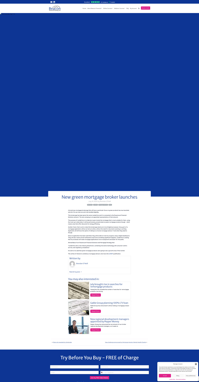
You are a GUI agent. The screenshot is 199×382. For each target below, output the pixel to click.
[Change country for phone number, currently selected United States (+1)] (102, 372)
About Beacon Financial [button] (94, 8)
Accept (165, 375)
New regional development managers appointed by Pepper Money (109, 320)
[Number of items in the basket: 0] (138, 8)
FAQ (127, 8)
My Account (133, 8)
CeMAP (111, 254)
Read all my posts (74, 272)
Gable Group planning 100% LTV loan (109, 302)
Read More (96, 295)
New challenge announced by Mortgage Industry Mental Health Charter (125, 342)
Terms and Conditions (180, 379)
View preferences (190, 375)
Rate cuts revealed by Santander (62, 342)
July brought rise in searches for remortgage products (106, 285)
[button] (196, 364)
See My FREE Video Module (99, 378)
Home (84, 8)
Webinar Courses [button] (119, 8)
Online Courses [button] (107, 8)
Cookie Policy (172, 379)
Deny (177, 375)
